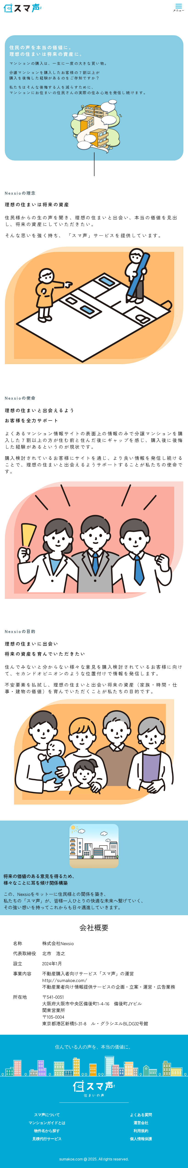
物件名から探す (47, 1130)
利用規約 (141, 1130)
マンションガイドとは (47, 1122)
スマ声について (47, 1114)
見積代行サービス (47, 1138)
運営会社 (141, 1122)
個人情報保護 (141, 1138)
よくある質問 (141, 1114)
